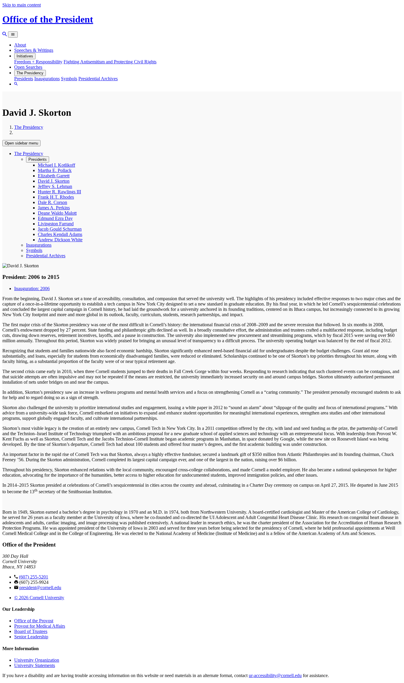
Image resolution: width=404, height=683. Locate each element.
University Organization (36, 660)
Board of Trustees (30, 631)
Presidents (23, 78)
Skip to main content (21, 4)
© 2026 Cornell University (39, 597)
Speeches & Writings (33, 50)
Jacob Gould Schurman (60, 229)
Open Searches (28, 67)
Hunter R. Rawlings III (59, 191)
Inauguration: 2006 (32, 288)
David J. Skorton (54, 181)
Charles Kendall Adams (60, 234)
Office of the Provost (33, 620)
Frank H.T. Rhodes (56, 197)
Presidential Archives (98, 78)
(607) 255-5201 (33, 576)
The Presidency (30, 73)
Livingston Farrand (56, 223)
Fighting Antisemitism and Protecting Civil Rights (110, 61)
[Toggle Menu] (13, 34)
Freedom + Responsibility (38, 61)
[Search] (4, 34)
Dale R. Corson (52, 202)
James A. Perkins (54, 207)
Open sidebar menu (21, 143)
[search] (16, 83)
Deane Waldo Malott (57, 213)
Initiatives (25, 56)
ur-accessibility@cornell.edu (275, 675)
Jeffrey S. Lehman (55, 186)
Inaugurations (47, 78)
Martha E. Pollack (55, 170)
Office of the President (47, 19)
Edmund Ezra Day (55, 218)
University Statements (34, 665)
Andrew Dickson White (60, 239)
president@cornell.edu (40, 587)
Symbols (69, 78)
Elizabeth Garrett (54, 175)
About (20, 44)
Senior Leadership (31, 636)
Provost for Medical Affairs (39, 626)
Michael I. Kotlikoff (56, 165)
